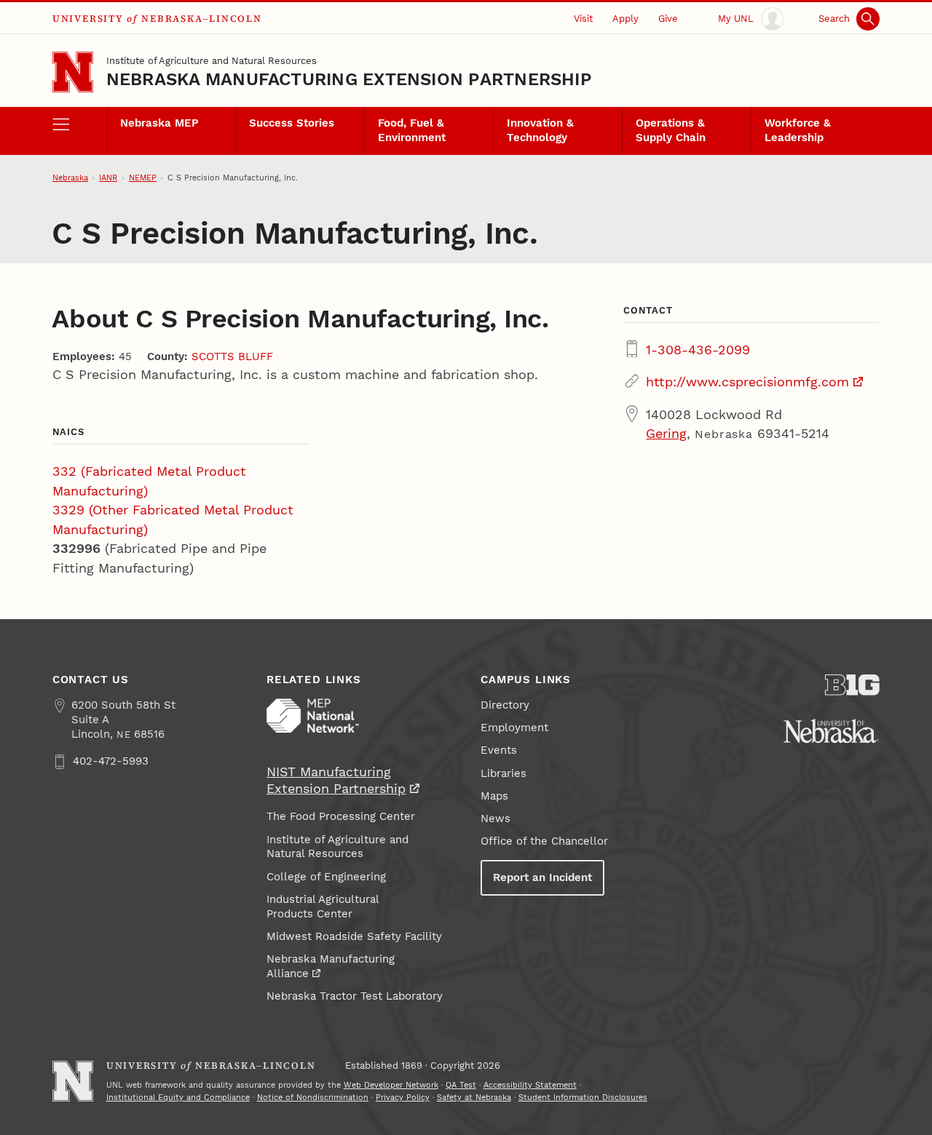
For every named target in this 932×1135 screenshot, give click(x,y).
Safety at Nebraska (474, 1097)
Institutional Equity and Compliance (178, 1097)
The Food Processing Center (340, 816)
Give (668, 18)
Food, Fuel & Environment (412, 130)
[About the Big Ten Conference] (852, 685)
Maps (494, 796)
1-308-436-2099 (698, 349)
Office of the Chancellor (544, 841)
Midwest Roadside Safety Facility (354, 936)
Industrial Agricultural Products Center (322, 906)
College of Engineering (326, 876)
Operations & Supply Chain (671, 130)
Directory (505, 705)
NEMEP (143, 178)
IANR (108, 178)
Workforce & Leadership (798, 130)
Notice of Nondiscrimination (312, 1097)
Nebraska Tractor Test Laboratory (354, 996)
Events (499, 750)
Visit (583, 18)
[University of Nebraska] (831, 731)
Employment (514, 727)
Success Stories (291, 123)
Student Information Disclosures (582, 1097)
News (495, 818)
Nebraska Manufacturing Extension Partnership (349, 79)
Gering (666, 433)
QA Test (461, 1085)
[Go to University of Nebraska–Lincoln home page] (72, 72)
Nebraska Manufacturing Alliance (330, 966)
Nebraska (70, 178)
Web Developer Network (391, 1085)
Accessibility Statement (530, 1085)
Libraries (503, 773)
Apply (625, 18)
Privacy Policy (403, 1097)
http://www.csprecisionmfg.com (747, 381)
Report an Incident (542, 877)
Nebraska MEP (159, 123)
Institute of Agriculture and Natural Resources (211, 60)
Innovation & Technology (540, 130)
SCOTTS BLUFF (232, 356)
